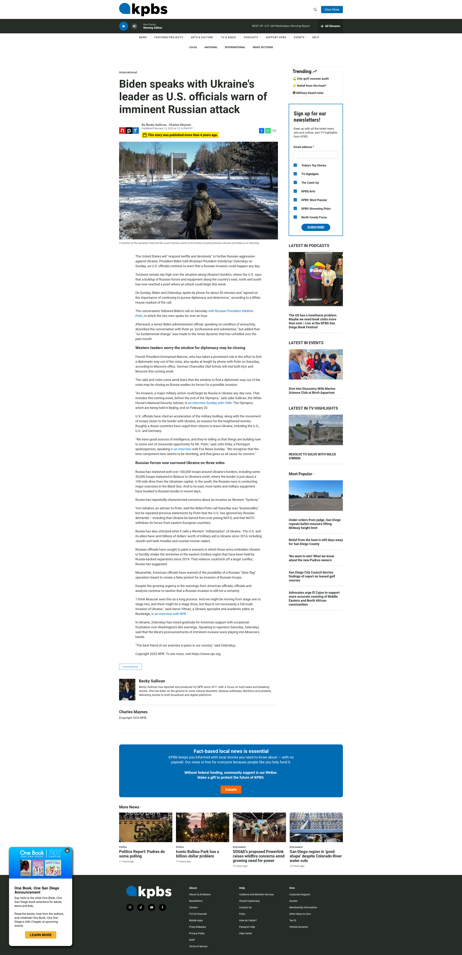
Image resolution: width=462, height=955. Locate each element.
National (211, 47)
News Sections (263, 47)
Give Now (332, 9)
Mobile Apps (196, 920)
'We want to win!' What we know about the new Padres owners (311, 558)
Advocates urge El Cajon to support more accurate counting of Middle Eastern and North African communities (314, 598)
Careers (193, 907)
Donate (231, 789)
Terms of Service (198, 946)
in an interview (181, 449)
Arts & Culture (202, 37)
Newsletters (195, 900)
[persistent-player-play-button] (123, 26)
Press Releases (197, 926)
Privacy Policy (197, 933)
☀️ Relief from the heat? (309, 85)
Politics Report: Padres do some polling (142, 853)
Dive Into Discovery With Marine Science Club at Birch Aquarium (312, 390)
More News (129, 807)
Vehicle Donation (298, 926)
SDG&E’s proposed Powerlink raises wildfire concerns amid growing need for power (258, 856)
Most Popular (300, 474)
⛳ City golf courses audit (311, 78)
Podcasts (251, 37)
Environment (239, 847)
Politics (123, 847)
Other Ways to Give (300, 913)
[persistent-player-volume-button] (134, 26)
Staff (192, 939)
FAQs (242, 913)
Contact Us (245, 907)
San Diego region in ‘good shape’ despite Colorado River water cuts (316, 856)
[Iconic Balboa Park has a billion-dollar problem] (202, 827)
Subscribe (315, 227)
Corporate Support (299, 894)
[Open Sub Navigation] (149, 37)
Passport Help (247, 926)
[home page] (143, 9)
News (143, 37)
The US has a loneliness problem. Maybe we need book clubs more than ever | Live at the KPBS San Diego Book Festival (313, 321)
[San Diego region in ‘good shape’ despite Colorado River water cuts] (316, 827)
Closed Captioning (249, 900)
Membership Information (303, 907)
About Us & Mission (200, 894)
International (235, 47)
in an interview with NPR (168, 614)
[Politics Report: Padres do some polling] (145, 827)
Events (299, 37)
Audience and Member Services (256, 894)
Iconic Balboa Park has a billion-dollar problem (197, 853)
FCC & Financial (198, 913)
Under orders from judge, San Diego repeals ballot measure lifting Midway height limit (315, 524)
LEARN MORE (41, 934)
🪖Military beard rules (308, 93)
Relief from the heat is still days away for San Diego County (316, 542)
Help (315, 37)
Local (193, 47)
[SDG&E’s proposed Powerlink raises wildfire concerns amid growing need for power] (259, 827)
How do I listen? (248, 920)
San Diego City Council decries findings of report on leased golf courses (312, 576)
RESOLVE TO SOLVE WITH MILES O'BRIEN (312, 456)
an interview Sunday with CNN (210, 403)
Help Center (245, 933)
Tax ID (292, 920)
